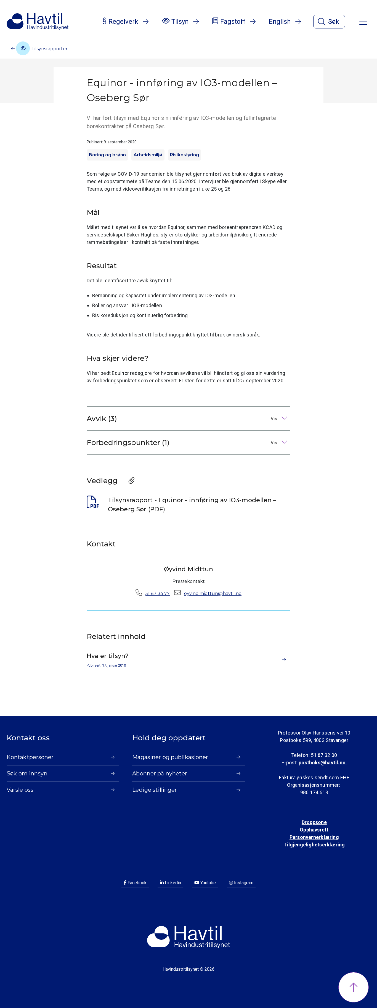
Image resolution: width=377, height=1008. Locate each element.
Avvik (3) (182, 418)
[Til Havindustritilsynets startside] (37, 21)
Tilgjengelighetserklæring (314, 845)
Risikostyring (184, 154)
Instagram (243, 882)
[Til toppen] (353, 987)
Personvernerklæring (314, 837)
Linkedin (172, 882)
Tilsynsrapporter (49, 48)
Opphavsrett (314, 830)
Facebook (136, 882)
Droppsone (314, 822)
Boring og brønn (107, 154)
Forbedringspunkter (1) (182, 442)
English (280, 21)
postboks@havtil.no (323, 762)
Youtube (207, 882)
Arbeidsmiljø (148, 154)
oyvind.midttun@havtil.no (212, 593)
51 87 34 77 (157, 593)
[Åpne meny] (363, 21)
